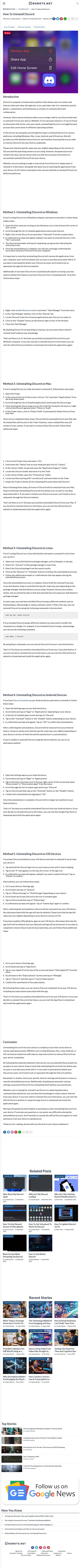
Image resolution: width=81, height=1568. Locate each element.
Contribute (31, 1553)
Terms (69, 1553)
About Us (18, 1551)
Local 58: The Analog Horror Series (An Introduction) (42, 1466)
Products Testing (16, 1553)
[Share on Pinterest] (61, 18)
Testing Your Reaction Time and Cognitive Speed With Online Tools (66, 1351)
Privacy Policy (26, 1555)
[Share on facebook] (53, 18)
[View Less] (76, 18)
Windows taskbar (29, 310)
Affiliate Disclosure (43, 1555)
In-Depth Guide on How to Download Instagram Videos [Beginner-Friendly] (29, 1525)
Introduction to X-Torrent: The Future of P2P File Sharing (44, 1447)
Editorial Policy (47, 1551)
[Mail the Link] (72, 18)
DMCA (58, 1555)
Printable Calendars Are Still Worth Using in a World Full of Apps (13, 1351)
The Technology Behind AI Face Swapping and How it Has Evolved (40, 1323)
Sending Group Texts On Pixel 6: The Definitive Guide (42, 1438)
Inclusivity (62, 1551)
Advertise (44, 1553)
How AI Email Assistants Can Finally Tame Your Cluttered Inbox (65, 1323)
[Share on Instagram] (12, 1132)
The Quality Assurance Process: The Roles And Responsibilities (28, 1520)
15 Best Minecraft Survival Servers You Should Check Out (26, 1533)
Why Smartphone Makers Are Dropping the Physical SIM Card (14, 1379)
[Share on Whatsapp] (65, 18)
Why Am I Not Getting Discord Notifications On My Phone (65, 1196)
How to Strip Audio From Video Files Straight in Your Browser (40, 1351)
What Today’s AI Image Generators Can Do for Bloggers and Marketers (13, 1323)
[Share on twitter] (57, 18)
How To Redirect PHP (31, 1457)
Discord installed (20, 700)
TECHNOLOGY (39, 27)
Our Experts (32, 1551)
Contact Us (57, 1553)
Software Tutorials (24, 27)
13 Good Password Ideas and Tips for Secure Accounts (25, 1529)
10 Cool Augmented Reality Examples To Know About (42, 1429)
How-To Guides (9, 27)
